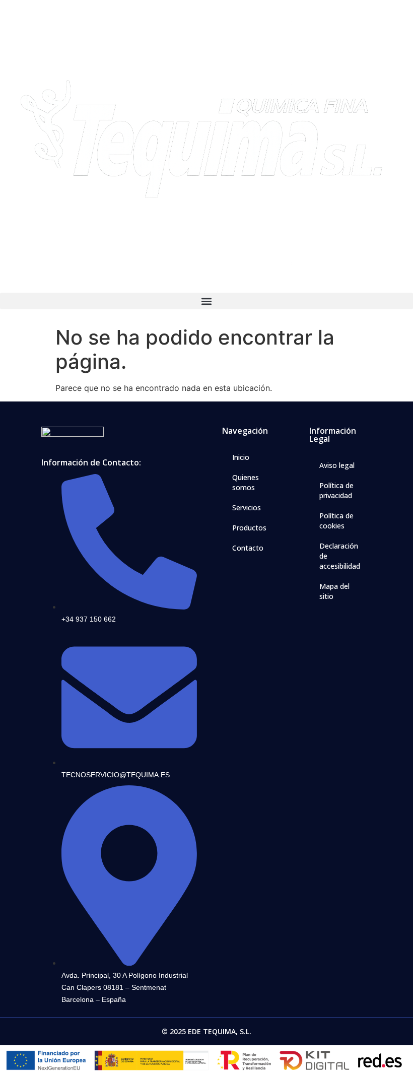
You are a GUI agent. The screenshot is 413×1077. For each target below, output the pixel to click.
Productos (249, 527)
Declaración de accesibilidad (339, 556)
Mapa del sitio (334, 591)
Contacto (247, 548)
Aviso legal (337, 465)
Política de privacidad (336, 490)
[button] (206, 301)
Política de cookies (336, 520)
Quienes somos (245, 482)
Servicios (246, 507)
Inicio (240, 457)
